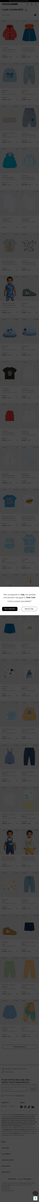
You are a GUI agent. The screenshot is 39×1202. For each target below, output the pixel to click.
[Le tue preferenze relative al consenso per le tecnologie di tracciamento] (35, 1198)
